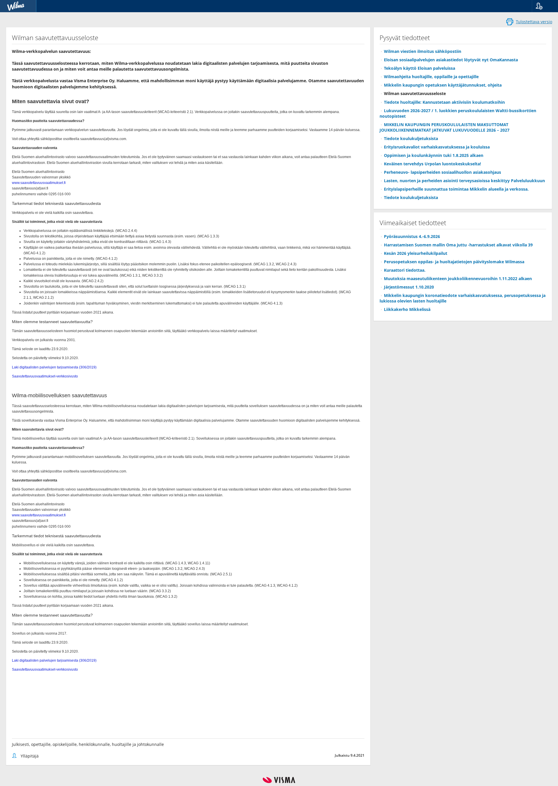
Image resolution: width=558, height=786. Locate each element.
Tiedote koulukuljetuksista (411, 138)
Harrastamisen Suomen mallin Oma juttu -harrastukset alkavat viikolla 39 (458, 245)
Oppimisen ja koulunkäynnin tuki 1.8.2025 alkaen (433, 155)
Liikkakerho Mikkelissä (407, 309)
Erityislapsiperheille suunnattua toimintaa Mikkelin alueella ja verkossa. (456, 189)
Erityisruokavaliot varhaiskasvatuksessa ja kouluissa (437, 147)
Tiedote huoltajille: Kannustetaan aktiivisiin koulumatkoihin (444, 102)
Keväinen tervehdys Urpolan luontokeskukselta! (432, 163)
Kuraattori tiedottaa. (404, 270)
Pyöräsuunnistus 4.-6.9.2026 (412, 236)
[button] (543, 6)
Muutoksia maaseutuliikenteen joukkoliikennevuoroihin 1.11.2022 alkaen (458, 278)
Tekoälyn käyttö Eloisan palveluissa (419, 68)
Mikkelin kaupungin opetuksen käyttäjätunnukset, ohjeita (443, 85)
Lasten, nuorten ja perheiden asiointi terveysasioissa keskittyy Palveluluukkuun (464, 180)
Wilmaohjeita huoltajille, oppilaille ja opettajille (431, 76)
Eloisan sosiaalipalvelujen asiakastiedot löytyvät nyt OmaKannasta (451, 59)
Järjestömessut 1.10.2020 (409, 287)
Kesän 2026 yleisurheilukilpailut (415, 253)
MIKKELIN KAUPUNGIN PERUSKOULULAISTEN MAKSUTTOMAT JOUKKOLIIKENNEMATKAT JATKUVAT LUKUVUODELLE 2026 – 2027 (444, 127)
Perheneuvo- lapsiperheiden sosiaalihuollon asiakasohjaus (442, 172)
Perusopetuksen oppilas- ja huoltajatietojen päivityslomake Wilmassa (454, 261)
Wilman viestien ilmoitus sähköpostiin (422, 51)
